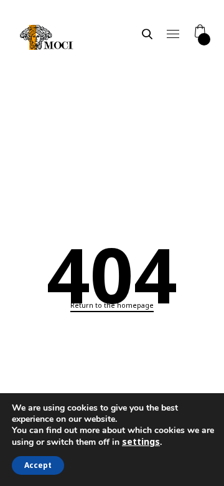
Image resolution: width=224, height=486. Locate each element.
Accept (38, 465)
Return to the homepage (112, 305)
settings (141, 441)
